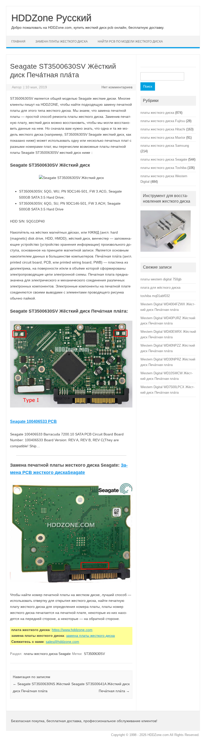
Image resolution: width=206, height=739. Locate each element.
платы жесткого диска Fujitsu (162, 121)
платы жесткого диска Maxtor (162, 137)
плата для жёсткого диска (160, 287)
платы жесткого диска (157, 113)
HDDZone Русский (51, 18)
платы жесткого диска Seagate (47, 654)
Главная (18, 41)
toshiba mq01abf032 (155, 296)
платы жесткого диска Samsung (164, 145)
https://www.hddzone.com (72, 630)
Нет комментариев (116, 87)
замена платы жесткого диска (61, 41)
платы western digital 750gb (160, 279)
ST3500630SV (94, 654)
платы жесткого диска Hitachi (162, 129)
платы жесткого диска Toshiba (163, 168)
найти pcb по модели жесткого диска (130, 41)
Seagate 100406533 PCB (33, 421)
